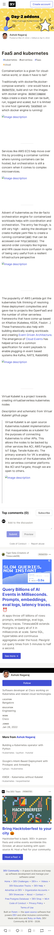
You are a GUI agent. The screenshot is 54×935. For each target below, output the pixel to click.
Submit (13, 534)
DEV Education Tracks (20, 885)
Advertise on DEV (13, 890)
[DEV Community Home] (12, 4)
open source (31, 912)
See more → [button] (11, 655)
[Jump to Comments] (19, 930)
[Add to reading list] (31, 930)
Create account (41, 4)
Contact (39, 894)
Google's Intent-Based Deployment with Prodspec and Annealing (25, 765)
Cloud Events (34, 339)
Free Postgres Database (17, 898)
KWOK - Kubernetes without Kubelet (22, 779)
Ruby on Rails (34, 918)
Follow (27, 683)
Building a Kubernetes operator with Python (22, 749)
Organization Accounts (36, 890)
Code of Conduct (18, 543)
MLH (47, 898)
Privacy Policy (36, 903)
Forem (15, 912)
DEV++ (35, 881)
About (30, 894)
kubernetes (10, 59)
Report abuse (37, 543)
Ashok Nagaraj (18, 34)
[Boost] (42, 930)
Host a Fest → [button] (13, 856)
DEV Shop (37, 898)
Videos (44, 881)
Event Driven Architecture (35, 334)
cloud (7, 64)
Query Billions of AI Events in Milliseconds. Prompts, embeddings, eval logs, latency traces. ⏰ (26, 599)
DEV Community (11, 870)
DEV (15, 915)
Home (7, 881)
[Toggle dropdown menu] (49, 554)
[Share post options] (49, 931)
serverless (26, 59)
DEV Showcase (16, 894)
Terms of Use (27, 907)
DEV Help (38, 885)
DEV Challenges (21, 881)
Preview (28, 534)
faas (38, 59)
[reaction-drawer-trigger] (7, 930)
